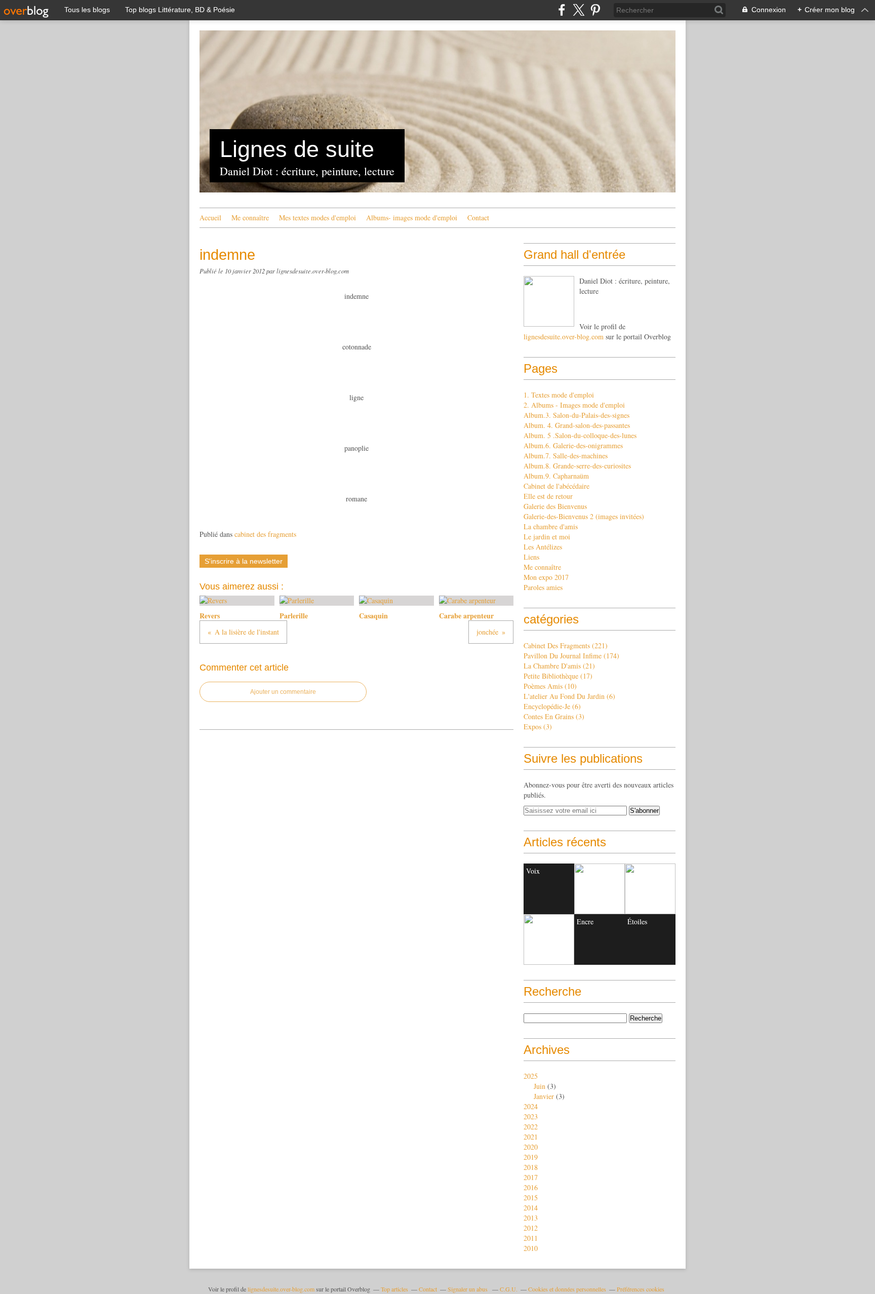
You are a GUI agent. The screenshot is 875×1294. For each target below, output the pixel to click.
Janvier (544, 1096)
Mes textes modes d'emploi (317, 217)
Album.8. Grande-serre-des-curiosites (577, 465)
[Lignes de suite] (549, 301)
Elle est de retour (548, 496)
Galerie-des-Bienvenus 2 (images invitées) (584, 516)
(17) (558, 676)
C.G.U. (509, 1289)
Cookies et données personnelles (567, 1289)
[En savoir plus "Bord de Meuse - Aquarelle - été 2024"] (549, 939)
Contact (478, 217)
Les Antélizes (543, 547)
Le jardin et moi (547, 536)
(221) (566, 645)
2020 (531, 1147)
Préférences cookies (640, 1289)
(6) (569, 696)
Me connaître (250, 217)
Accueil (210, 217)
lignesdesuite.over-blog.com (564, 336)
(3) (554, 716)
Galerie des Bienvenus (555, 506)
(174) (571, 655)
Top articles (394, 1289)
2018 (531, 1167)
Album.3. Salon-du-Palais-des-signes (576, 415)
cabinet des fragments (265, 534)
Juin (539, 1086)
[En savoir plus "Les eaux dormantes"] (599, 889)
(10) (550, 686)
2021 (531, 1137)
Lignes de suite (297, 149)
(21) (559, 666)
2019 (531, 1157)
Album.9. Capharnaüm (556, 476)
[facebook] (561, 10)
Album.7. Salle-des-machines (566, 455)
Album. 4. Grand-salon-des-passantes (577, 425)
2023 (531, 1116)
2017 (531, 1177)
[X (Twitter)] (578, 10)
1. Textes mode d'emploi (559, 395)
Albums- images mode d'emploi (411, 217)
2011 (531, 1238)
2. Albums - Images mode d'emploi (574, 405)
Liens (531, 557)
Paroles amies (543, 587)
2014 (531, 1207)
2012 (531, 1228)
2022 (531, 1126)
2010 (531, 1248)
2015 (531, 1197)
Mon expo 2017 (546, 577)
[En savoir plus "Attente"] (650, 889)
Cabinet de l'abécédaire (556, 486)
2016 (531, 1187)
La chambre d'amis (551, 526)
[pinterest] (595, 10)
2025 (531, 1076)
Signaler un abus (468, 1289)
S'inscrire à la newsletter (244, 561)
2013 (531, 1218)
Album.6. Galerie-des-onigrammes (573, 445)
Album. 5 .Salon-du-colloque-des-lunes (580, 435)
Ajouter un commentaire (283, 691)
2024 (531, 1106)
